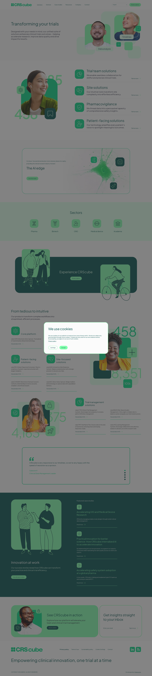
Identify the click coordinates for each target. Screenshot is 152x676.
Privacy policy (52, 341)
